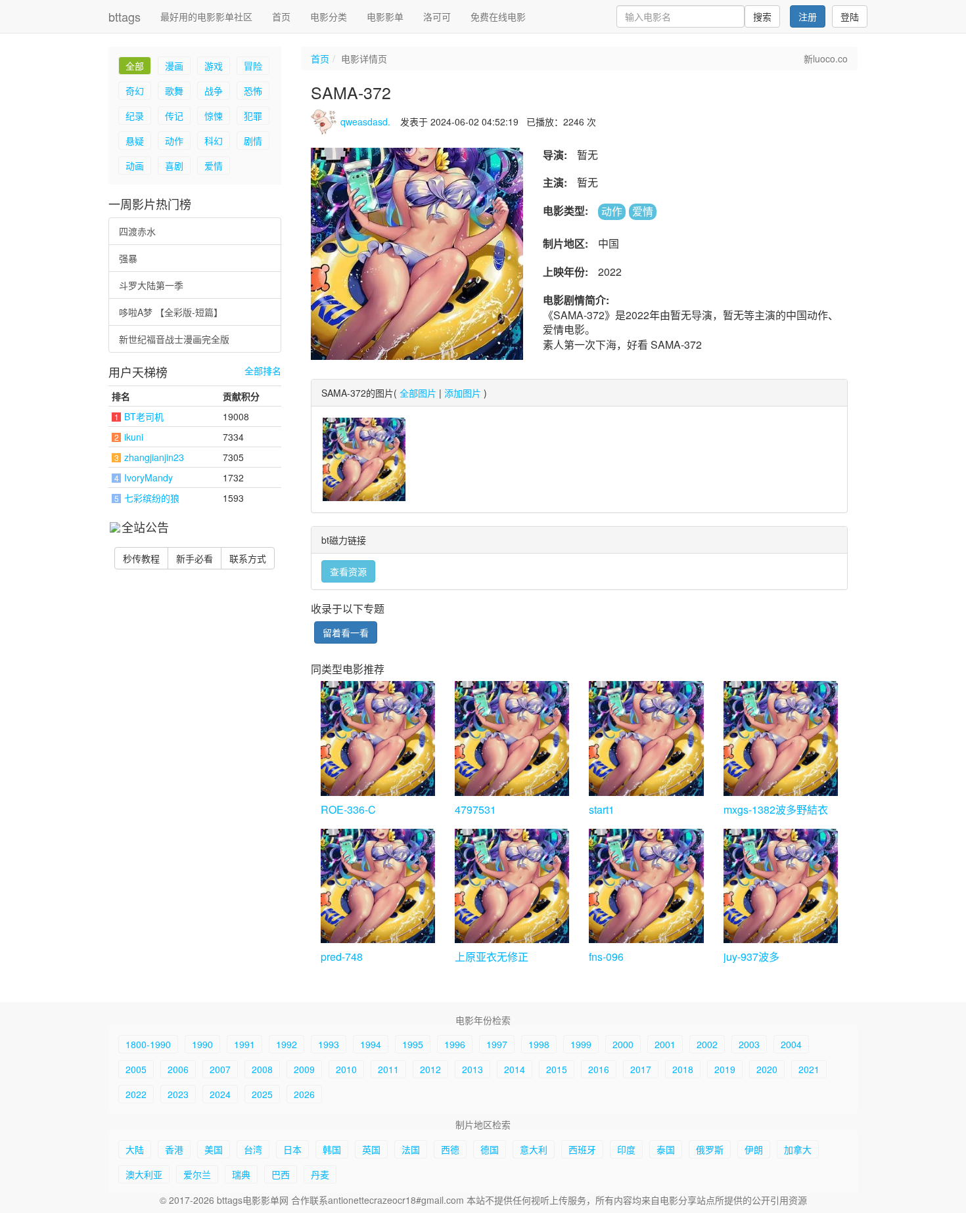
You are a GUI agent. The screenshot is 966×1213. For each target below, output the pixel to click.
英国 (371, 1149)
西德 (450, 1149)
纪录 (135, 115)
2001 (665, 1044)
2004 (791, 1044)
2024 (220, 1094)
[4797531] (512, 738)
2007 (220, 1069)
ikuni (133, 436)
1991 (244, 1044)
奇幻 (135, 90)
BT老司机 (144, 416)
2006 (178, 1069)
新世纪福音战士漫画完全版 (174, 338)
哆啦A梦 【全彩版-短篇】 (171, 312)
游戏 (213, 65)
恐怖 (253, 90)
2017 (640, 1069)
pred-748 (342, 956)
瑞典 (241, 1174)
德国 (489, 1149)
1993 (328, 1044)
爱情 (213, 165)
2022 (136, 1094)
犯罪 (253, 115)
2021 (808, 1069)
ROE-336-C (348, 809)
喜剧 (174, 165)
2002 (707, 1044)
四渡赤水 (137, 231)
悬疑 (135, 140)
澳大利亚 (144, 1174)
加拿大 (798, 1149)
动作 (174, 140)
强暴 (128, 258)
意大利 (533, 1149)
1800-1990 (148, 1044)
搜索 (762, 16)
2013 (472, 1069)
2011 (388, 1069)
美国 (213, 1149)
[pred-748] (378, 886)
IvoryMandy (148, 477)
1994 (370, 1044)
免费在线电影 (498, 16)
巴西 (280, 1174)
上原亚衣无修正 (491, 956)
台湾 (253, 1149)
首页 (281, 16)
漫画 (174, 65)
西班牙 (582, 1149)
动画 (135, 165)
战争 (213, 90)
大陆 (135, 1149)
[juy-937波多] (781, 886)
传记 (174, 115)
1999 (580, 1044)
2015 (556, 1069)
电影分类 (328, 16)
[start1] (646, 738)
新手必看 (194, 558)
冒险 (253, 65)
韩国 (332, 1149)
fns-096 (606, 956)
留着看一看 (346, 632)
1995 (412, 1044)
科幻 (213, 140)
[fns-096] (646, 886)
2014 (514, 1069)
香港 (174, 1149)
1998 (538, 1044)
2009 (304, 1069)
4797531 (475, 809)
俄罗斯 (710, 1149)
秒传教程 (141, 558)
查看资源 (348, 571)
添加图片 (462, 392)
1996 (454, 1044)
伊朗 (754, 1149)
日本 (292, 1149)
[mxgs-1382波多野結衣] (781, 738)
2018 (682, 1069)
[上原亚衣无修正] (512, 886)
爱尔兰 (197, 1174)
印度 (626, 1149)
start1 (601, 809)
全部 (135, 65)
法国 (411, 1149)
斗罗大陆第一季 (151, 285)
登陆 (849, 16)
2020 (766, 1069)
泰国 (665, 1149)
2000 (622, 1044)
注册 (807, 16)
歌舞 (174, 90)
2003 (749, 1044)
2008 (262, 1069)
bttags (124, 16)
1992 (286, 1044)
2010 (346, 1069)
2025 (262, 1094)
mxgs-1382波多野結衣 (776, 809)
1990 (202, 1044)
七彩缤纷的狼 (151, 497)
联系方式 (247, 558)
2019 (724, 1069)
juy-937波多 (751, 956)
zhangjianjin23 (154, 457)
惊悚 (213, 115)
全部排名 (262, 371)
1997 (496, 1044)
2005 (136, 1069)
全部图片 (418, 392)
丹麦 (320, 1174)
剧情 (253, 140)
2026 (304, 1094)
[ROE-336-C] (378, 738)
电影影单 (385, 16)
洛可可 (437, 16)
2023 (178, 1094)
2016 (598, 1069)
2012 (430, 1069)
